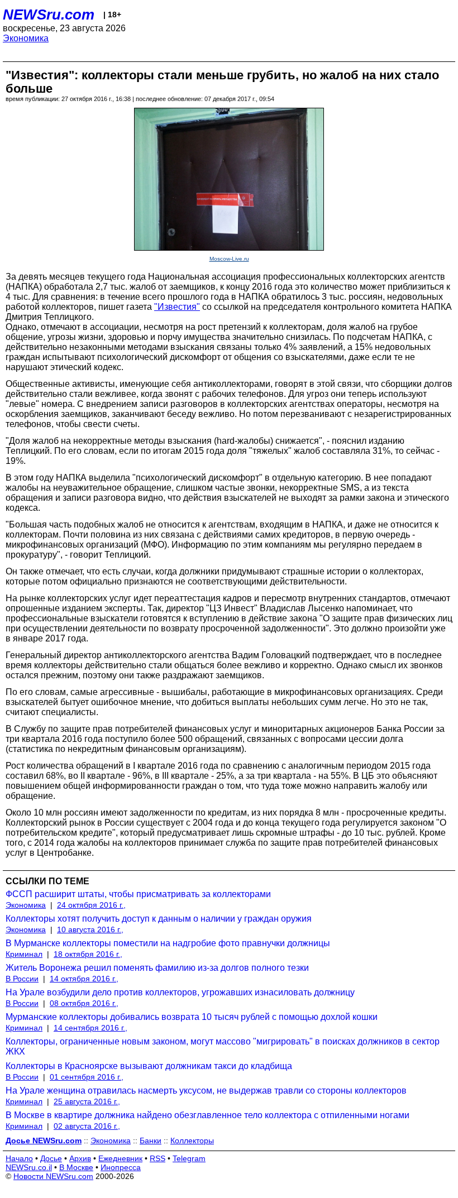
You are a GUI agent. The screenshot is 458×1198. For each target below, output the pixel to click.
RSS (157, 1158)
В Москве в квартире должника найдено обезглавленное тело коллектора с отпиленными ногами (207, 1115)
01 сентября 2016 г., (86, 1076)
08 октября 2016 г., (84, 1003)
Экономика (26, 38)
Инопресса (121, 1167)
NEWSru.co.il (29, 1167)
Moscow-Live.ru (229, 259)
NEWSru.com (48, 14)
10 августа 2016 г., (90, 929)
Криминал (24, 954)
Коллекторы (192, 1140)
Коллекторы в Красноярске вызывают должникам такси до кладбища (149, 1066)
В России (22, 978)
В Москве (76, 1167)
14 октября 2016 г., (84, 978)
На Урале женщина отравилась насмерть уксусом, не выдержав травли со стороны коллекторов (206, 1090)
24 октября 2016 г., (91, 904)
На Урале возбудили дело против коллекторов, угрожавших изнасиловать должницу (180, 992)
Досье (51, 1158)
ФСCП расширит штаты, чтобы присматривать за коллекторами (138, 894)
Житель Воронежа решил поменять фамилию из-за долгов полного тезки (157, 967)
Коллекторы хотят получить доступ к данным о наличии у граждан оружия (159, 918)
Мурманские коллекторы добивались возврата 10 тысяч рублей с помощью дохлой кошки (192, 1017)
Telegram (189, 1158)
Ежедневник (120, 1158)
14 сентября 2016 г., (90, 1027)
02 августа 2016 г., (87, 1126)
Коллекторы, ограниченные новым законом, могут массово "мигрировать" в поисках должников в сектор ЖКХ (223, 1046)
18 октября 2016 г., (88, 954)
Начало (19, 1158)
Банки (150, 1140)
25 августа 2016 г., (87, 1101)
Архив (80, 1158)
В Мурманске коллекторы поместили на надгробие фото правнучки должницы (168, 943)
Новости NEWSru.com (53, 1176)
